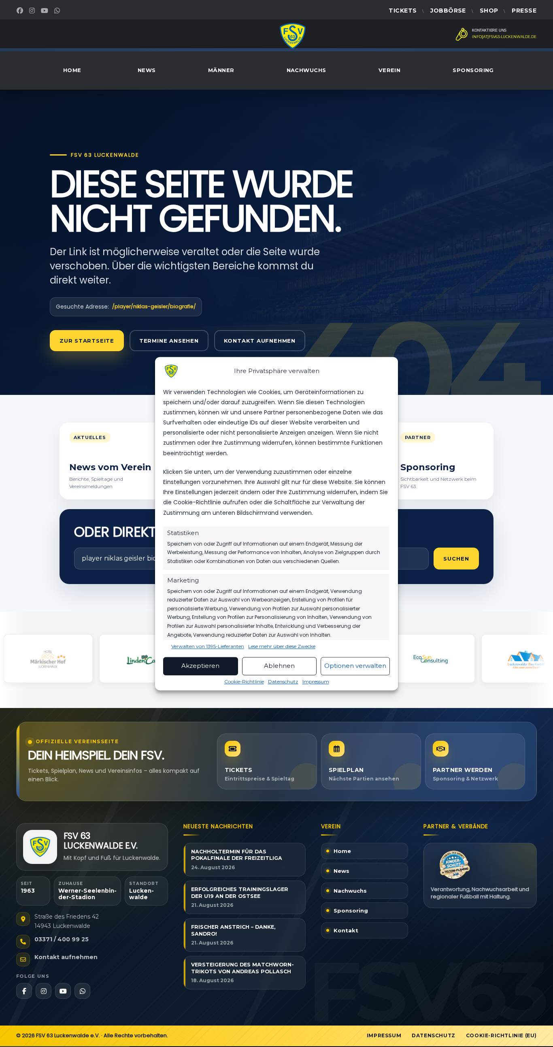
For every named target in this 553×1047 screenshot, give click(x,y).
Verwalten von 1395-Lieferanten (207, 646)
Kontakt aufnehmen (260, 340)
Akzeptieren (200, 666)
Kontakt (346, 930)
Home (72, 70)
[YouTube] (45, 10)
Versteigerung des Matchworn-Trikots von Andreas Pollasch (242, 968)
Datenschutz (283, 681)
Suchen (456, 558)
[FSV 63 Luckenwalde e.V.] (40, 847)
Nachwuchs (306, 70)
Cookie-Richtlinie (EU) (501, 1035)
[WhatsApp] (58, 10)
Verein (390, 70)
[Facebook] (21, 10)
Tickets (403, 10)
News (147, 70)
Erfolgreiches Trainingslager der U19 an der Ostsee (239, 892)
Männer (221, 70)
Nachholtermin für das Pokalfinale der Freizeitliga (236, 855)
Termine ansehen (169, 340)
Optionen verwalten (355, 666)
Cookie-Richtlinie (244, 681)
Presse (524, 10)
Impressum (315, 681)
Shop (489, 10)
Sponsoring (473, 70)
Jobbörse (448, 10)
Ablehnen (279, 666)
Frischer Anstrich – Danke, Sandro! (233, 930)
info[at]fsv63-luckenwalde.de (504, 37)
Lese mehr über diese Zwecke (281, 646)
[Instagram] (33, 10)
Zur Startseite (87, 340)
